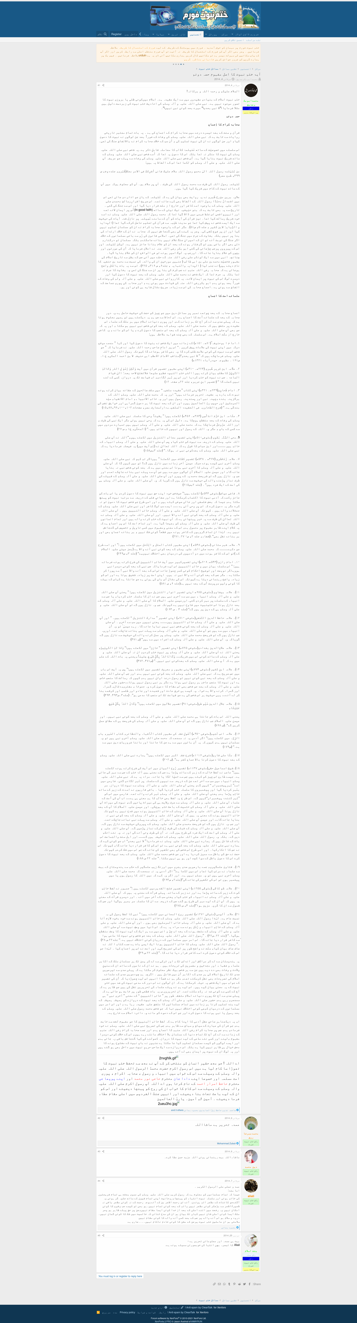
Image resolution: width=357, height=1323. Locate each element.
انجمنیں (196, 34)
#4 (99, 1180)
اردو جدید (158, 1307)
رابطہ (162, 1312)
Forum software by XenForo (178, 1318)
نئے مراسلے (253, 40)
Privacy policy (127, 1312)
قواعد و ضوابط (147, 1312)
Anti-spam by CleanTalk (199, 1307)
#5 (99, 1235)
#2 (99, 1118)
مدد (115, 1312)
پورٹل (213, 34)
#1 (99, 85)
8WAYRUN (196, 1321)
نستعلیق (175, 1307)
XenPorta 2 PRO (163, 1321)
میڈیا (160, 34)
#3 (99, 1151)
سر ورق (106, 1312)
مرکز (224, 34)
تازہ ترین (178, 34)
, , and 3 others (203, 1110)
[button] (245, 34)
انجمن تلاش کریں (234, 40)
